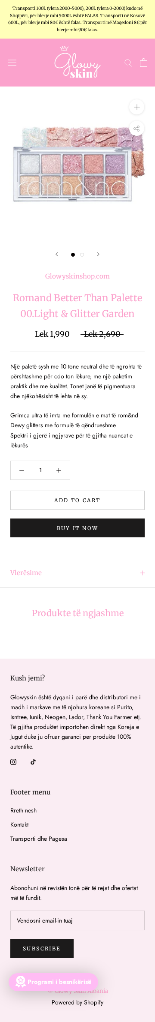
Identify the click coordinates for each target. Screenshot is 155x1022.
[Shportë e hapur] (143, 62)
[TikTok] (33, 761)
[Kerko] (128, 62)
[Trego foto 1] (73, 255)
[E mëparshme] (57, 254)
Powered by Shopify (77, 1002)
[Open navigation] (12, 62)
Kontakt (19, 824)
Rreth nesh (23, 810)
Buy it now (78, 528)
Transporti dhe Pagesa (38, 838)
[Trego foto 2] (82, 255)
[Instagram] (13, 761)
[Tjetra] (98, 254)
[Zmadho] (136, 106)
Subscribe (42, 948)
